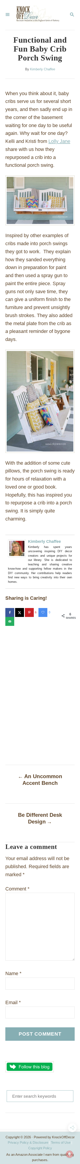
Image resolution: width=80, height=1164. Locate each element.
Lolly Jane (59, 141)
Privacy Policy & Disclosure (28, 1142)
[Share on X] (20, 612)
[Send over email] (10, 621)
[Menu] (7, 15)
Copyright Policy (40, 1148)
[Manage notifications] (69, 1154)
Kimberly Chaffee (42, 69)
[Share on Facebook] (10, 612)
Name (13, 973)
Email (13, 1002)
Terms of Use (60, 1142)
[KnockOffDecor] (39, 15)
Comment (17, 889)
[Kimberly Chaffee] (17, 560)
